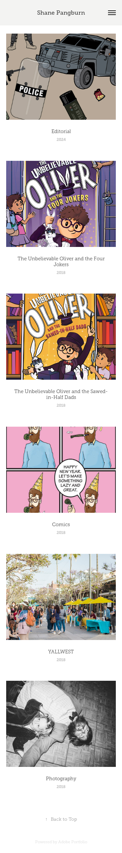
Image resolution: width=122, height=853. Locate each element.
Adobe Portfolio (72, 842)
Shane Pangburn (61, 12)
